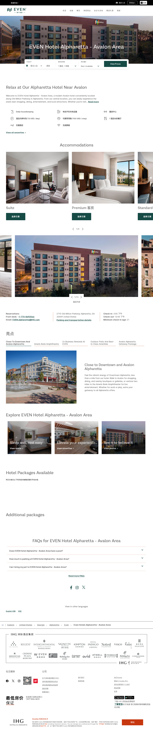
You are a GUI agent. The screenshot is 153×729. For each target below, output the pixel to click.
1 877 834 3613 (32, 699)
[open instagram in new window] (76, 587)
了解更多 (118, 704)
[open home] (3, 625)
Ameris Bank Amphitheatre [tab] (46, 344)
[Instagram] (19, 681)
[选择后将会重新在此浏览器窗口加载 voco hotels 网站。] (118, 644)
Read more (93, 102)
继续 (132, 722)
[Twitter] (13, 681)
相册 (119, 10)
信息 (64, 10)
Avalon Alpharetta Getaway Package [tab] (127, 343)
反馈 (115, 691)
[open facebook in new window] (70, 587)
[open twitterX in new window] (82, 587)
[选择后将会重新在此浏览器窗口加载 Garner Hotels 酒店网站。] (76, 656)
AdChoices (118, 677)
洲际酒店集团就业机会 (50, 681)
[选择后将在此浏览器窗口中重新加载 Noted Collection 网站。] (106, 644)
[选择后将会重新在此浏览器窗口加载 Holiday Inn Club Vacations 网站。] (125, 656)
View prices (115, 64)
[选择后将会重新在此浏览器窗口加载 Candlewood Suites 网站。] (138, 656)
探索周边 (87, 10)
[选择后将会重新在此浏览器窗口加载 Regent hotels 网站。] (26, 644)
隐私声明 (43, 726)
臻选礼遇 (110, 10)
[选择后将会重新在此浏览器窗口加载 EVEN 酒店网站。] (40, 656)
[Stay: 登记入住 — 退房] (40, 66)
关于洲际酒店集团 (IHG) (50, 678)
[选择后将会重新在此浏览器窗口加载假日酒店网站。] (65, 656)
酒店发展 (45, 688)
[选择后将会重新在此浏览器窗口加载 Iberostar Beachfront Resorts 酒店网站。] (14, 656)
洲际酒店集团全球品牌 (50, 685)
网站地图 (117, 688)
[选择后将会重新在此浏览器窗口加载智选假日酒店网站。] (53, 656)
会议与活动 (98, 10)
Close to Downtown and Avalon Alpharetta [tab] (18, 343)
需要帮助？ (46, 692)
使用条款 (81, 681)
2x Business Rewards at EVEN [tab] (73, 343)
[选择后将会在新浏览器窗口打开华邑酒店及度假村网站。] (139, 644)
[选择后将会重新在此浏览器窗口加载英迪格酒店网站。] (93, 644)
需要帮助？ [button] (15, 3)
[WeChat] (27, 681)
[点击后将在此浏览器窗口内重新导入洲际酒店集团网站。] (22, 634)
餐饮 (78, 10)
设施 (71, 10)
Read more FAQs (77, 576)
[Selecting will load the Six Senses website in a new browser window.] (13, 644)
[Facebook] (7, 681)
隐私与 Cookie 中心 (121, 681)
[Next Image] (82, 229)
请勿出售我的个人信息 (122, 684)
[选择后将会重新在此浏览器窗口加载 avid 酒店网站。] (86, 656)
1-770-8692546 (26, 317)
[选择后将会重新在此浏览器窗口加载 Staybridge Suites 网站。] (111, 656)
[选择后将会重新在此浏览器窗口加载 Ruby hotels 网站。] (128, 644)
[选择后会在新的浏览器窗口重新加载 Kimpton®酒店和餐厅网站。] (79, 644)
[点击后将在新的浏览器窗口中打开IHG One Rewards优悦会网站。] (130, 663)
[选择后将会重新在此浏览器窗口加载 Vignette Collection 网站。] (64, 644)
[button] (143, 3)
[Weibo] (35, 681)
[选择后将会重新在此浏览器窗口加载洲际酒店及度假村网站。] (44, 644)
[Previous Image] (73, 229)
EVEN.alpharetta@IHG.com (26, 320)
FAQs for (76, 540)
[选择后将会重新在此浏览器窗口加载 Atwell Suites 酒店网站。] (97, 656)
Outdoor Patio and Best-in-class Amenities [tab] (102, 343)
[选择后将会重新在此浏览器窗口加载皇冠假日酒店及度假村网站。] (27, 656)
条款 (46, 724)
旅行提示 (81, 677)
